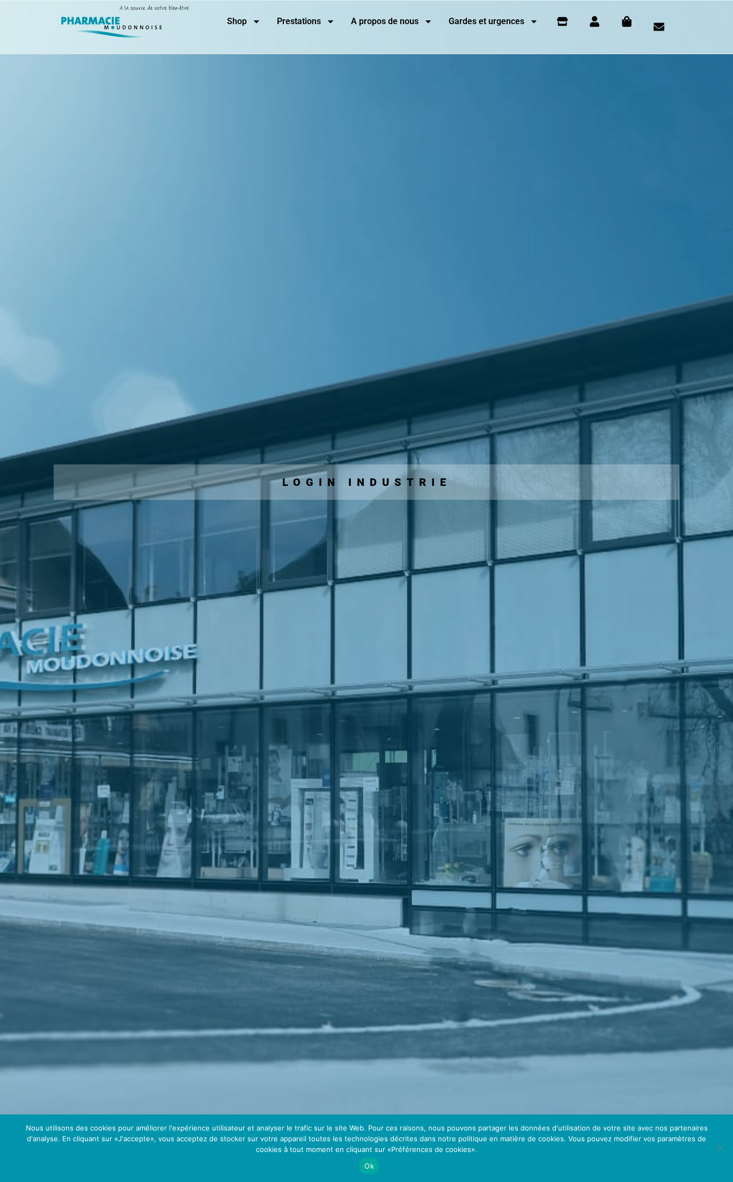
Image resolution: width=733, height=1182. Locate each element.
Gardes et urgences (486, 21)
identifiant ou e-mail (282, 558)
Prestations (299, 21)
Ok (369, 1166)
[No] (719, 1148)
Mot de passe (270, 606)
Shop (237, 21)
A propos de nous (385, 21)
